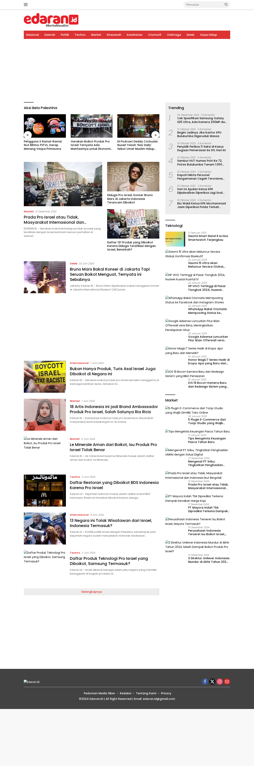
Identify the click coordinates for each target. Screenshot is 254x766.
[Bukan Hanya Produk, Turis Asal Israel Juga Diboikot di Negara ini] (45, 377)
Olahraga (174, 35)
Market (96, 35)
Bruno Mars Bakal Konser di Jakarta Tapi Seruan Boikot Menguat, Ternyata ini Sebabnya (110, 274)
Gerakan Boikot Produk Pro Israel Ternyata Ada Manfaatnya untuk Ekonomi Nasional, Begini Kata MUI (90, 145)
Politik (65, 35)
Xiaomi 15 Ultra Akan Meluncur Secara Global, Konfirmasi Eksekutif (206, 264)
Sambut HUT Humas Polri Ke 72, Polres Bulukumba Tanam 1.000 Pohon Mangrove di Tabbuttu (199, 162)
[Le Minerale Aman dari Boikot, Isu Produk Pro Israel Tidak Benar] (45, 453)
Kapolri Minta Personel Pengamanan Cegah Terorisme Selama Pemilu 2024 (200, 176)
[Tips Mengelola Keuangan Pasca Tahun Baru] (197, 431)
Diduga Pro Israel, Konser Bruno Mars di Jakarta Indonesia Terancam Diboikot (130, 198)
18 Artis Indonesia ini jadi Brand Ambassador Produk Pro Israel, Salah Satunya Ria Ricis (114, 409)
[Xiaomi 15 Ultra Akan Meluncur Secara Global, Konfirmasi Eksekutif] (197, 254)
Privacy (166, 693)
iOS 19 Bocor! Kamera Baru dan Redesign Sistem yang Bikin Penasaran (207, 384)
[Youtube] (227, 681)
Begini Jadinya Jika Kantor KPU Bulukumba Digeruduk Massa (199, 134)
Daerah (49, 35)
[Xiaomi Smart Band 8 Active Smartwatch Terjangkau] (175, 239)
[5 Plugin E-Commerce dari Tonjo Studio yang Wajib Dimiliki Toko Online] (197, 410)
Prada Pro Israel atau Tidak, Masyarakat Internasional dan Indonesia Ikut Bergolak (54, 222)
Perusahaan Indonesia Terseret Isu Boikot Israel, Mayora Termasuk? (206, 532)
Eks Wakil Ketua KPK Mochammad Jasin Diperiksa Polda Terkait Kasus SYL (201, 205)
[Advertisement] (127, 71)
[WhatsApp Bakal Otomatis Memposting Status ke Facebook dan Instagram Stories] (197, 300)
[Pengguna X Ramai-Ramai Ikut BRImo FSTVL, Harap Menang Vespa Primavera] (45, 126)
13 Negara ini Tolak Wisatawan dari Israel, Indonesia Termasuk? (111, 523)
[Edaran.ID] (51, 20)
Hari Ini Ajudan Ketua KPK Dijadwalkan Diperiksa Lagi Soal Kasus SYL (200, 190)
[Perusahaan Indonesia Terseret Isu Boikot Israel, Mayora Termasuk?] (197, 521)
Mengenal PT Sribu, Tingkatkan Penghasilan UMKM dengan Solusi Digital (208, 463)
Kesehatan (134, 35)
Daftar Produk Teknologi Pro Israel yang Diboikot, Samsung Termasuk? (109, 561)
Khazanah (114, 35)
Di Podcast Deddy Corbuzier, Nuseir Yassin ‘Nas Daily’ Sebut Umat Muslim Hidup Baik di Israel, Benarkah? (137, 145)
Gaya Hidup (208, 35)
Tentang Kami (146, 693)
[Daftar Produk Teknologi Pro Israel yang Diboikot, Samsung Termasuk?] (45, 566)
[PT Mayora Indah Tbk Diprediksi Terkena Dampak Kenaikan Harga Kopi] (197, 498)
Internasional (79, 363)
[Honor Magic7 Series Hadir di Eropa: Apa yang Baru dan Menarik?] (197, 350)
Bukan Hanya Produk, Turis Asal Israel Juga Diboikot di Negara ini (113, 371)
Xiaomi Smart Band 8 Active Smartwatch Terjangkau (208, 238)
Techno (80, 35)
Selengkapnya (91, 592)
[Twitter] (212, 681)
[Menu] (26, 4)
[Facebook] (205, 681)
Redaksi (125, 693)
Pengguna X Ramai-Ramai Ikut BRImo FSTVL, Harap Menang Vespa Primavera (43, 145)
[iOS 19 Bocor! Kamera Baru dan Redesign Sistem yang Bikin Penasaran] (197, 373)
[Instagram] (219, 681)
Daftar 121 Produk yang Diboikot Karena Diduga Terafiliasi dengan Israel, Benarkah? (131, 246)
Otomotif (154, 35)
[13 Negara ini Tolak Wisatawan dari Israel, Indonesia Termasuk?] (45, 529)
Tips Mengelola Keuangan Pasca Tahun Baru (207, 440)
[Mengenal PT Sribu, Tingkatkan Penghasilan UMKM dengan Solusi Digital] (197, 452)
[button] (226, 4)
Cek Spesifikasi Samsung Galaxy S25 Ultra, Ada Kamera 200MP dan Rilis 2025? (202, 120)
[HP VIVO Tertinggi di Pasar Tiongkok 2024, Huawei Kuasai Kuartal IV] (197, 277)
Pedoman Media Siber (99, 693)
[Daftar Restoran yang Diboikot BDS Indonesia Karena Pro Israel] (45, 491)
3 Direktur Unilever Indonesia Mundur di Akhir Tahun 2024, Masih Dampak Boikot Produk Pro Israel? (208, 560)
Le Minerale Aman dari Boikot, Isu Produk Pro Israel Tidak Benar (113, 447)
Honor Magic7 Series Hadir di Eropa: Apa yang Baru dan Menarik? (209, 361)
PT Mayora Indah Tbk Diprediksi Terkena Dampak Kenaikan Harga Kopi (208, 509)
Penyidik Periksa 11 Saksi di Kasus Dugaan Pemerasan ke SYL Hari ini (201, 148)
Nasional (32, 35)
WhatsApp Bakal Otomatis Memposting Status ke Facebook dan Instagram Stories (207, 311)
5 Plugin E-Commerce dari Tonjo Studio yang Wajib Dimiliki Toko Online (207, 421)
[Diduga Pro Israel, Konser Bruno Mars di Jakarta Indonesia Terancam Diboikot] (133, 176)
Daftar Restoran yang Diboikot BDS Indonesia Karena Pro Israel (114, 485)
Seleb (190, 35)
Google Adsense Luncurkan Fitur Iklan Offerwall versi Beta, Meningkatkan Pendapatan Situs (208, 338)
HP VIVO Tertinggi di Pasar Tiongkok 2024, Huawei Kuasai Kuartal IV (207, 288)
